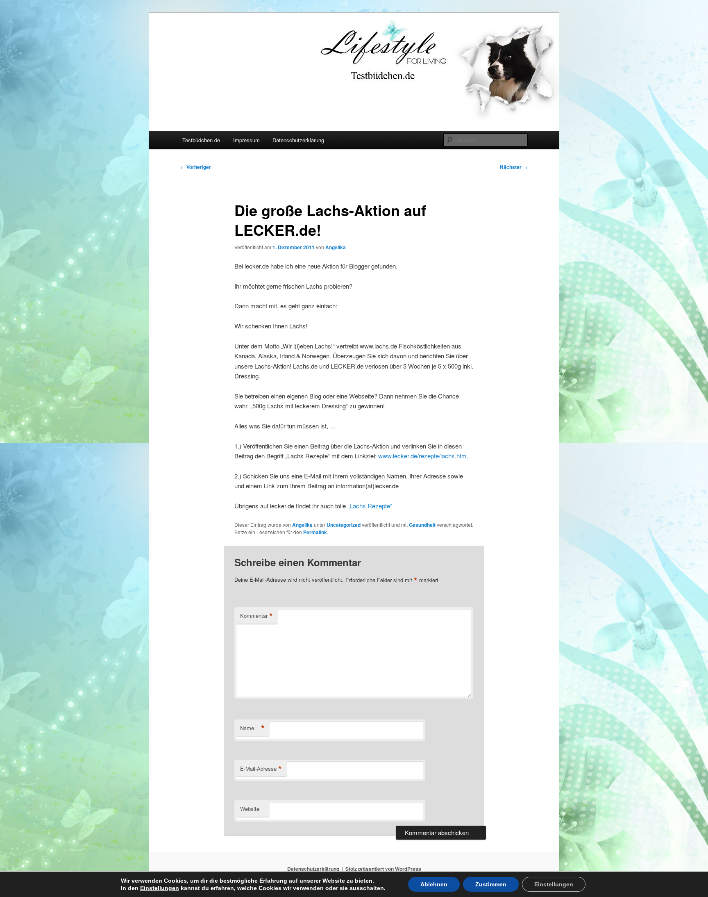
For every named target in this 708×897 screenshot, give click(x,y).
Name (252, 728)
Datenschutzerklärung (298, 140)
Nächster (514, 167)
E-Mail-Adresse (261, 768)
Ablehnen (433, 884)
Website (249, 809)
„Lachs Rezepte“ (369, 505)
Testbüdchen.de (201, 140)
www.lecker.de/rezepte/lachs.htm (422, 455)
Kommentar (256, 615)
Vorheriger (195, 167)
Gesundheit (422, 524)
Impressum (246, 140)
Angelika (335, 247)
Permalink (315, 532)
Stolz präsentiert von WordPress (383, 868)
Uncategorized (344, 524)
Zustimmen (490, 884)
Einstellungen (159, 888)
